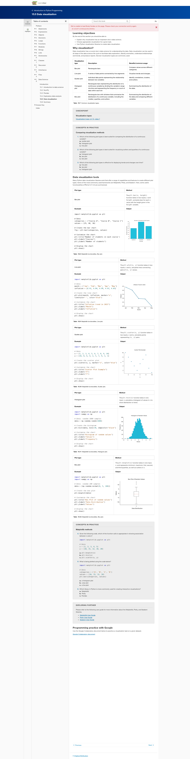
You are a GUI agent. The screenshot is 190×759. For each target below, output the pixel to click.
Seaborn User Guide (87, 620)
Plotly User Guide (86, 617)
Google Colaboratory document (84, 634)
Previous (78, 745)
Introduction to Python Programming (48, 10)
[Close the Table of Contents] (66, 21)
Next (150, 745)
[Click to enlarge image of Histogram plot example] (136, 428)
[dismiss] (156, 27)
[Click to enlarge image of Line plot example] (136, 297)
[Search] (127, 21)
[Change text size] (155, 21)
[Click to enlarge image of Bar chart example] (139, 230)
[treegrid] (50, 67)
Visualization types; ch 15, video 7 (88, 119)
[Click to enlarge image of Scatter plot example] (136, 363)
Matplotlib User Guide (87, 615)
